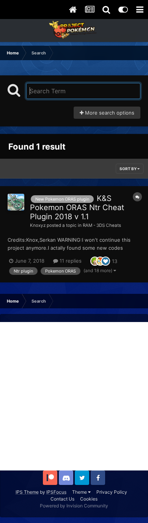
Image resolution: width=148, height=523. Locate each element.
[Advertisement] (74, 396)
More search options (108, 113)
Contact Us (62, 499)
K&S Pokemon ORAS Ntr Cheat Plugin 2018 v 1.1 (77, 207)
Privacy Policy (111, 492)
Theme (80, 492)
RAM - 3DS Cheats (102, 225)
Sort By (128, 168)
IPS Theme (27, 492)
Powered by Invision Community (74, 506)
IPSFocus (56, 492)
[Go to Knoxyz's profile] (16, 202)
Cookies (89, 499)
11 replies (70, 261)
